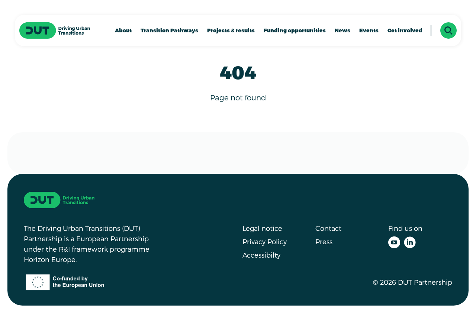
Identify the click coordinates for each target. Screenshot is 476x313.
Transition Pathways (169, 30)
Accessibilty (261, 255)
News (342, 30)
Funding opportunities (295, 30)
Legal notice (262, 228)
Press (323, 241)
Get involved (404, 30)
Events (369, 30)
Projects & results (231, 30)
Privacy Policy (264, 241)
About (123, 30)
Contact (328, 228)
